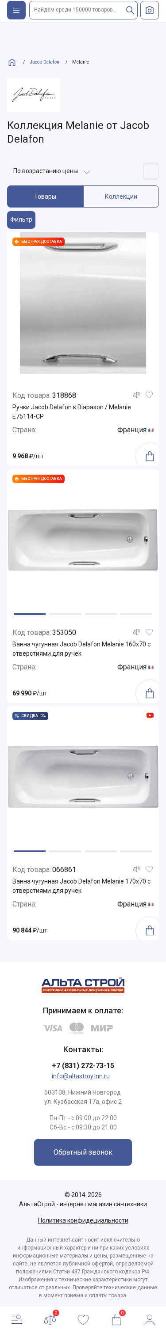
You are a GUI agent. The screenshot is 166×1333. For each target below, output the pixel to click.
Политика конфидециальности (83, 1220)
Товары (45, 196)
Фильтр (21, 219)
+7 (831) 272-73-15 (83, 1065)
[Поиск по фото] (149, 10)
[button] (30, 614)
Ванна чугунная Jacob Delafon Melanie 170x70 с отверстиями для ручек (81, 886)
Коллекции (121, 196)
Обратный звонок (83, 1152)
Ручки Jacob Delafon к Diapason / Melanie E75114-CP (71, 412)
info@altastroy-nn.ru (81, 1076)
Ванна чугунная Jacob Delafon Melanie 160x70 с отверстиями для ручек (81, 649)
